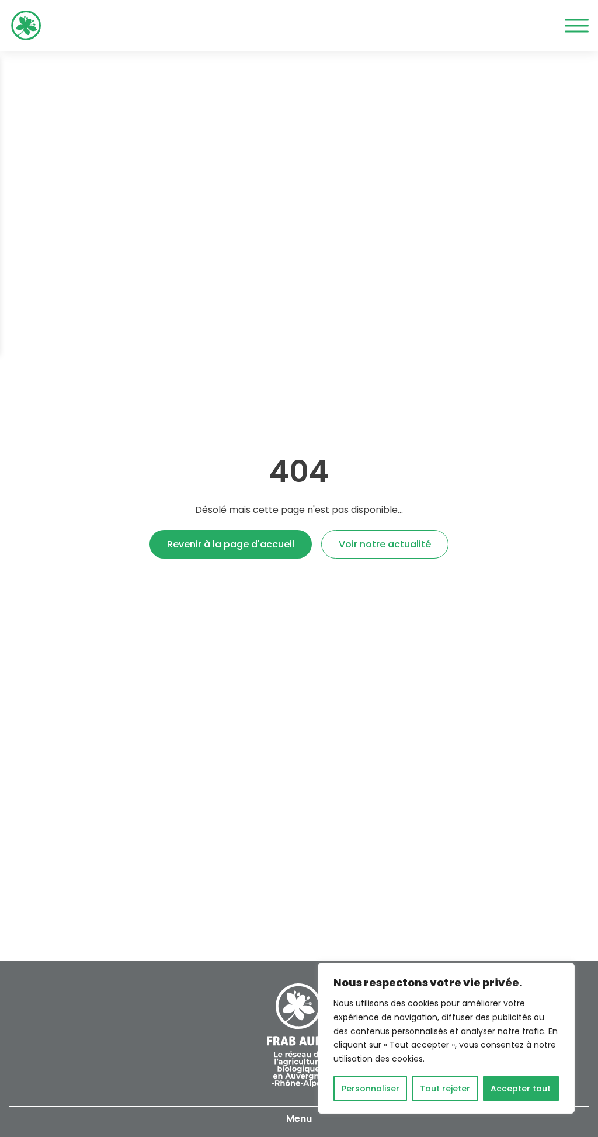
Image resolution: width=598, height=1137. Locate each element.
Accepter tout (521, 1088)
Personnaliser (370, 1088)
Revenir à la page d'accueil (230, 544)
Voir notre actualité (385, 544)
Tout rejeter (445, 1088)
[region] (446, 1038)
